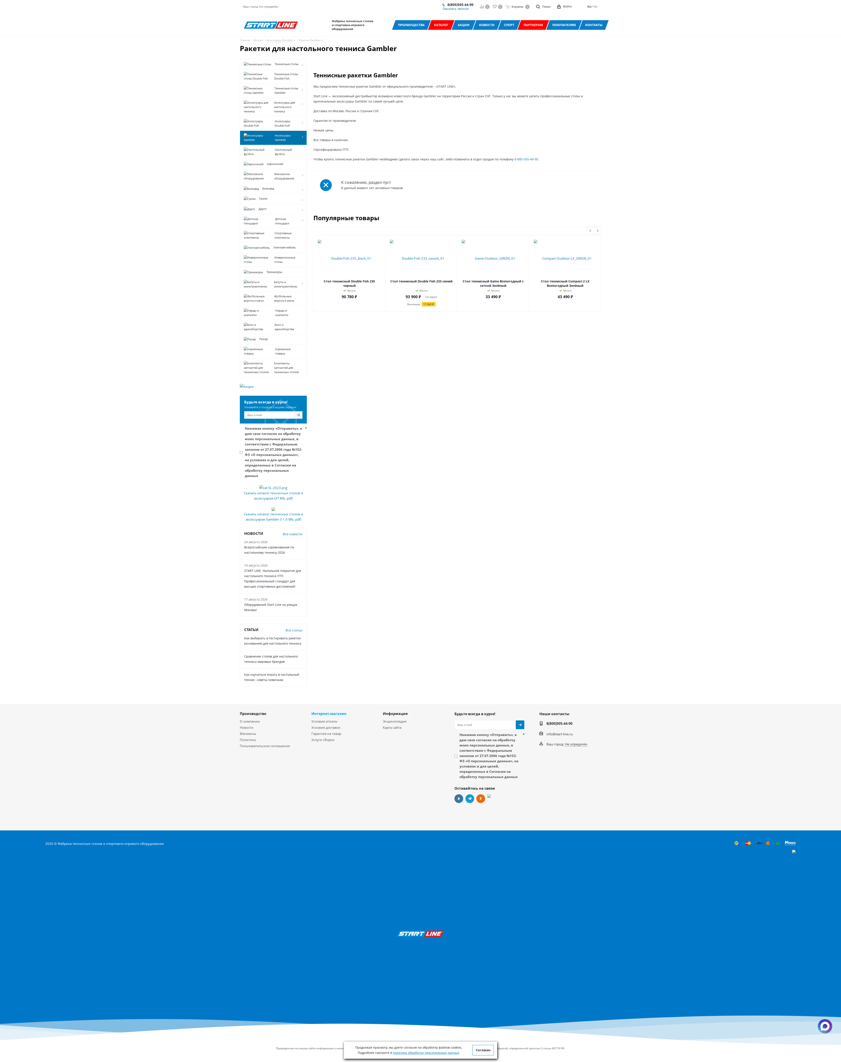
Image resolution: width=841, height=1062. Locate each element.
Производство (253, 713)
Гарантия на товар (326, 733)
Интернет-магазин (328, 713)
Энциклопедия (394, 721)
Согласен (483, 1050)
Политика (248, 740)
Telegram (469, 798)
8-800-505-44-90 (526, 159)
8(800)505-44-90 (460, 4)
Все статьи (294, 630)
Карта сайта (392, 727)
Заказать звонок (456, 8)
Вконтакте (458, 798)
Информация (395, 713)
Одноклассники (480, 798)
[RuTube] (491, 798)
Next (597, 231)
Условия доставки (325, 727)
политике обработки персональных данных (426, 1053)
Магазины (248, 733)
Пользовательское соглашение (265, 746)
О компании (250, 721)
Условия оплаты (324, 721)
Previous (590, 231)
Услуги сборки (322, 740)
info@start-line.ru (559, 734)
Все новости (292, 534)
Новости (246, 727)
